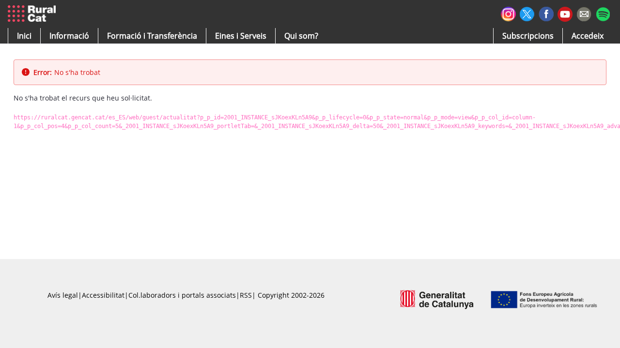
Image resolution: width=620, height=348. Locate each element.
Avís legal (62, 295)
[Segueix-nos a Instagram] (508, 12)
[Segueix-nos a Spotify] (602, 12)
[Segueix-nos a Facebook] (546, 12)
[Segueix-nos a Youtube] (565, 13)
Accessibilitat (103, 295)
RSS (246, 295)
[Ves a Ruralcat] (34, 14)
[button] (24, 36)
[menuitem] (152, 36)
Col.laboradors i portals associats (182, 295)
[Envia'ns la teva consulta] (583, 12)
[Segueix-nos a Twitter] (527, 12)
